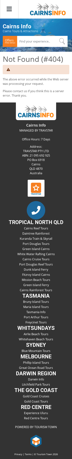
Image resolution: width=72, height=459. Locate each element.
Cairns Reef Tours (36, 228)
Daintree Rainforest (36, 233)
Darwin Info (36, 379)
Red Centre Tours (36, 418)
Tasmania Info (36, 312)
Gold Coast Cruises (36, 396)
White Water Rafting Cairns (36, 254)
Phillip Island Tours (36, 363)
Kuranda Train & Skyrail (36, 239)
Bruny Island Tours (36, 302)
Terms (28, 454)
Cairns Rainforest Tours (36, 290)
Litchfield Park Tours (36, 384)
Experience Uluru (36, 413)
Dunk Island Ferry (36, 269)
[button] (9, 9)
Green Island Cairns (36, 249)
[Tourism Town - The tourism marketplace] (36, 441)
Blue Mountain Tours (36, 351)
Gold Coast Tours (36, 401)
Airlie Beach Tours (36, 334)
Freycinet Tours (36, 322)
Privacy (18, 454)
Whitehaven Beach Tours (36, 339)
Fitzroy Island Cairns (36, 275)
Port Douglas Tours (36, 244)
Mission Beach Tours (36, 280)
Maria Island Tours (36, 307)
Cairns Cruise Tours (36, 259)
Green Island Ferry (36, 285)
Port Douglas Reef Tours (36, 264)
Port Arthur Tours (36, 317)
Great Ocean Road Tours (36, 368)
